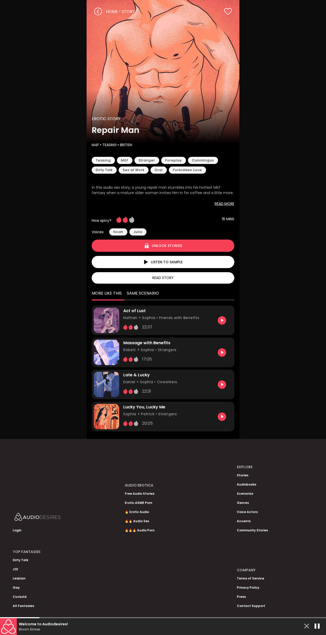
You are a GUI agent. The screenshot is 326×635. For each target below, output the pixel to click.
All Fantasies (23, 606)
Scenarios (245, 493)
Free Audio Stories (139, 493)
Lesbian (19, 578)
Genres (243, 503)
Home (112, 12)
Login (17, 530)
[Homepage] (51, 518)
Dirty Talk (20, 560)
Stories (242, 475)
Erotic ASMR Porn (138, 503)
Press (241, 597)
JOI (15, 569)
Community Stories (252, 530)
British (126, 144)
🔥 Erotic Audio (137, 512)
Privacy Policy (248, 587)
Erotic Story (106, 119)
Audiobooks (246, 484)
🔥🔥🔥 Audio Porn (140, 530)
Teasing (109, 144)
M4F (95, 144)
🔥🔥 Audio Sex (137, 521)
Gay (16, 587)
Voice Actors (247, 512)
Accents (244, 521)
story (128, 12)
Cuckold (19, 597)
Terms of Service (250, 578)
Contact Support (251, 606)
